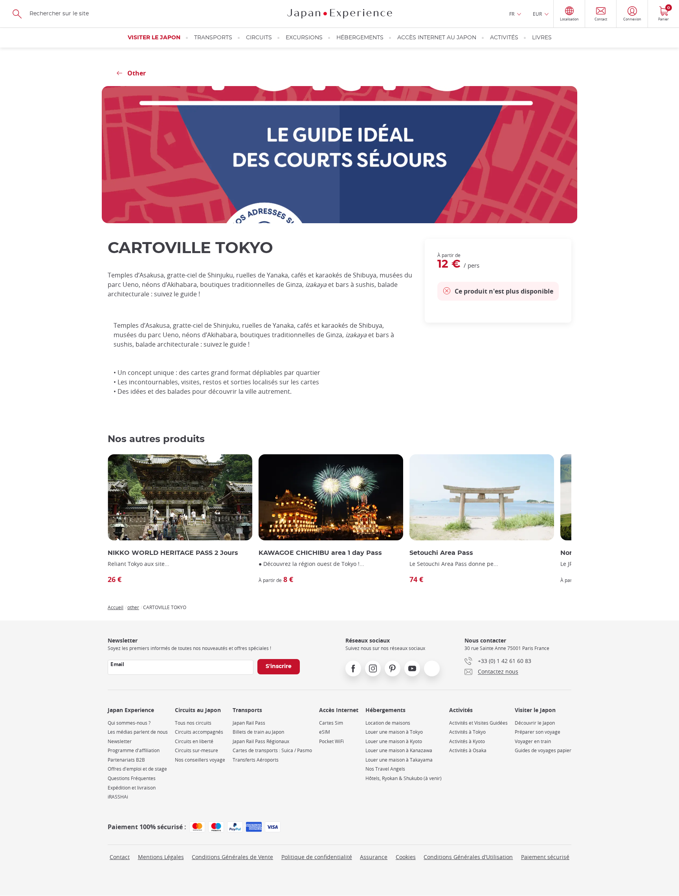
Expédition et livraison (132, 788)
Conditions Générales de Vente (232, 857)
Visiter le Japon (154, 37)
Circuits (259, 37)
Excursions (304, 37)
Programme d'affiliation (134, 750)
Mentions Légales (161, 857)
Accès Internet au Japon (436, 37)
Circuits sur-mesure (196, 750)
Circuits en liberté (194, 741)
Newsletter (120, 741)
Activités (504, 37)
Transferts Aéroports (256, 760)
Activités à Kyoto (467, 741)
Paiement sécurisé (545, 857)
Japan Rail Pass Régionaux (261, 741)
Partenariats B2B (126, 760)
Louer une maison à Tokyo (394, 732)
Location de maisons (387, 723)
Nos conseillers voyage (200, 760)
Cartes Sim (331, 723)
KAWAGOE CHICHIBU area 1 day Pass (320, 553)
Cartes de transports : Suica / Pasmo (272, 750)
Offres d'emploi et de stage (137, 769)
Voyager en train (533, 741)
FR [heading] (511, 14)
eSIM (324, 732)
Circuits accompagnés (199, 732)
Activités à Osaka (467, 750)
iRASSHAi (118, 797)
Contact (120, 857)
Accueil (115, 607)
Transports (213, 37)
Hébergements (360, 37)
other (133, 607)
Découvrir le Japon (535, 723)
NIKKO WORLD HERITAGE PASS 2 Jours (173, 553)
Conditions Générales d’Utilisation (468, 857)
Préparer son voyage (537, 732)
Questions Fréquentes (132, 778)
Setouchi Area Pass (441, 553)
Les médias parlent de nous (138, 732)
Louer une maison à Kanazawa (398, 750)
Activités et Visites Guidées (478, 723)
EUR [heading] (537, 14)
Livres (542, 37)
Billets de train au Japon (258, 732)
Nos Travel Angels (385, 769)
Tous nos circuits (193, 723)
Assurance (373, 857)
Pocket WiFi (331, 741)
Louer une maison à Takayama (399, 760)
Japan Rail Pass (249, 723)
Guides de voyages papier (543, 750)
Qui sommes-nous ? (129, 723)
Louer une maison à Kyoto (393, 741)
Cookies (406, 857)
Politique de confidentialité (316, 857)
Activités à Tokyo (467, 732)
